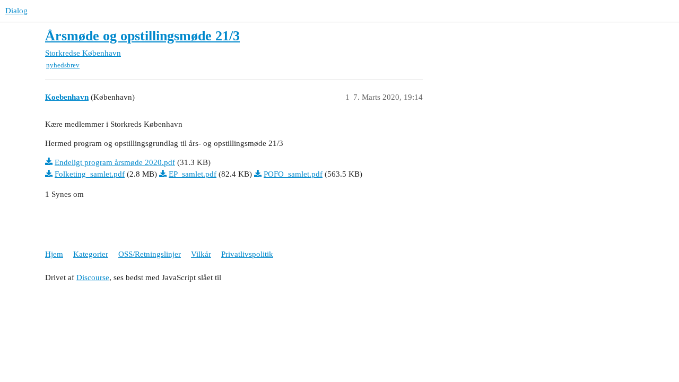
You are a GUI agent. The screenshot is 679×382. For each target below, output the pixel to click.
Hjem (54, 254)
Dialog (16, 10)
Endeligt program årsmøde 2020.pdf (115, 162)
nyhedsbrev (63, 65)
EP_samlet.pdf (192, 174)
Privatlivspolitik (247, 254)
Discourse (92, 277)
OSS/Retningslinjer (149, 254)
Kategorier (90, 254)
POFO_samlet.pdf (293, 174)
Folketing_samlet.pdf (90, 174)
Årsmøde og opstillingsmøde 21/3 (142, 36)
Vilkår (201, 254)
